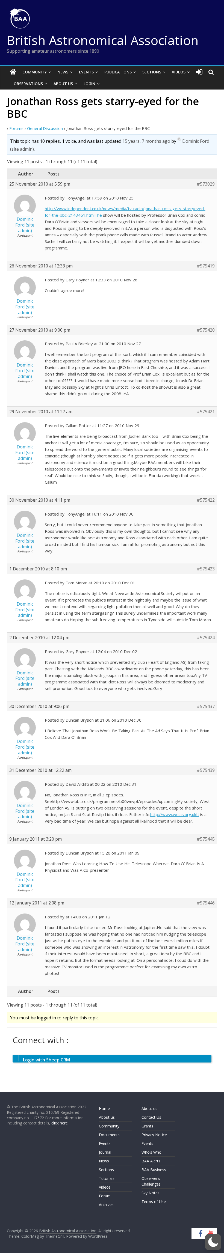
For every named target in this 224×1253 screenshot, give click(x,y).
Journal (105, 1152)
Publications (118, 72)
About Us (63, 83)
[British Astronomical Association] (13, 72)
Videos (178, 72)
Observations (28, 83)
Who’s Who (151, 1152)
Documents (109, 1134)
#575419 (206, 266)
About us (107, 1117)
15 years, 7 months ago (146, 141)
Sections (151, 72)
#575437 (206, 706)
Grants (147, 1126)
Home (104, 1108)
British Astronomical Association (103, 40)
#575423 (206, 569)
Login (89, 83)
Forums (16, 128)
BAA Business (154, 1169)
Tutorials (106, 1178)
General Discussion (45, 128)
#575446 (206, 903)
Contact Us (151, 1117)
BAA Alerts (151, 1160)
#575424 (206, 638)
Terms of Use (154, 1201)
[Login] (199, 72)
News (62, 72)
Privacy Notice (154, 1134)
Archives (106, 1204)
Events (86, 72)
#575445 (206, 839)
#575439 (206, 770)
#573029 (206, 184)
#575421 (206, 412)
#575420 (206, 330)
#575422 (206, 500)
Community (34, 72)
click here (59, 1123)
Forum (105, 1195)
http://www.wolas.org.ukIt (174, 814)
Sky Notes (151, 1192)
